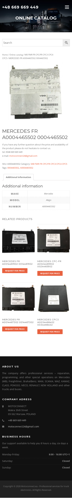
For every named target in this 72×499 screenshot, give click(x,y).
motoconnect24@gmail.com (23, 155)
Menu (67, 7)
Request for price (15, 270)
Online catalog (16, 54)
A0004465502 (26, 167)
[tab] (18, 177)
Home (5, 54)
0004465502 (13, 167)
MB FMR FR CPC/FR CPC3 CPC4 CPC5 (49, 163)
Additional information (18, 177)
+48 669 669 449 (20, 7)
